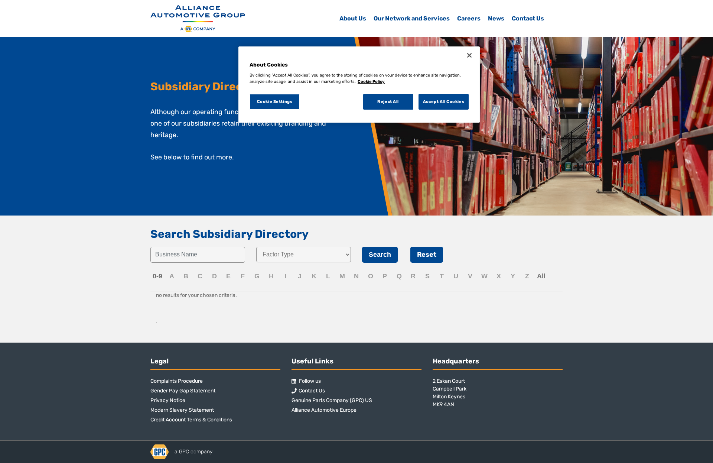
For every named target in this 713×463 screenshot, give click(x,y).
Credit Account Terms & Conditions (191, 420)
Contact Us (528, 18)
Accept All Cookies (443, 101)
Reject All (388, 101)
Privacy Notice (167, 400)
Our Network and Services (412, 18)
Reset (426, 254)
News (496, 18)
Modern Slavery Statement (182, 410)
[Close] (469, 55)
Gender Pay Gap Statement (182, 391)
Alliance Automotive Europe (324, 410)
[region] (359, 84)
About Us (352, 18)
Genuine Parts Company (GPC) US (332, 400)
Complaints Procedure (176, 381)
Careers (469, 18)
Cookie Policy (371, 81)
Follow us (309, 381)
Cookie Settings (275, 101)
